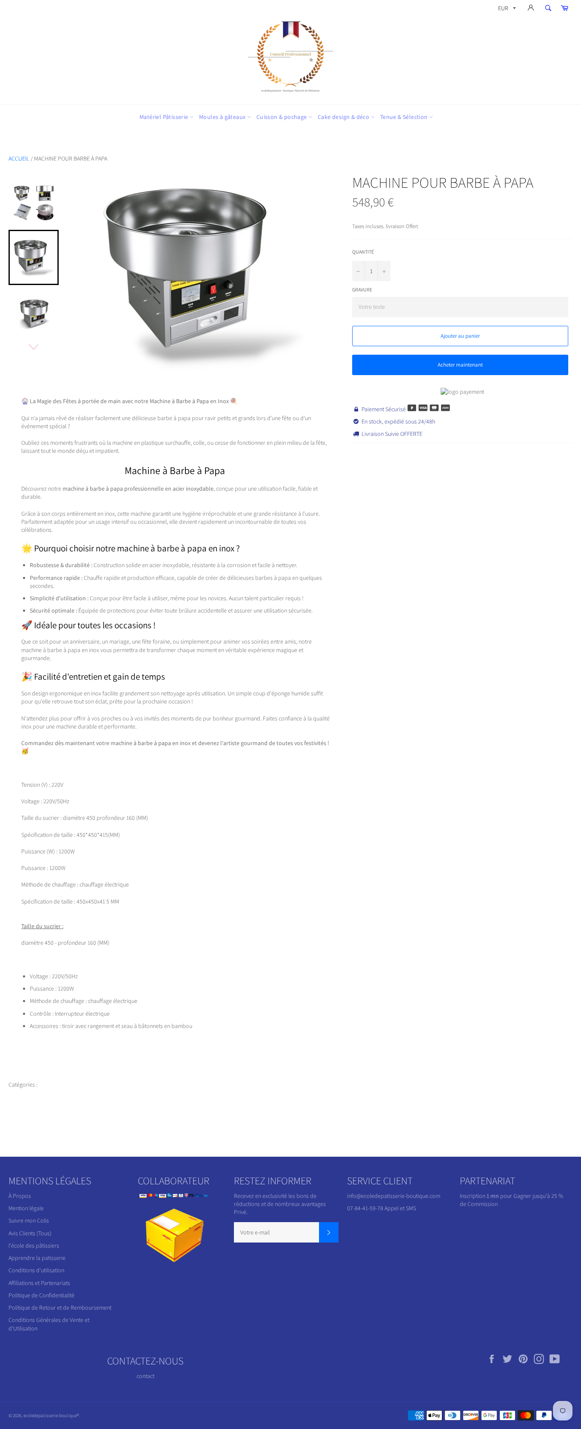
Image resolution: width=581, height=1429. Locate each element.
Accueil (19, 158)
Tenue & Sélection (404, 117)
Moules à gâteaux (223, 117)
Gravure (362, 289)
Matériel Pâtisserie (165, 117)
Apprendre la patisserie (37, 1258)
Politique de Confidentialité (41, 1295)
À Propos (20, 1196)
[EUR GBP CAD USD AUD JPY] (506, 9)
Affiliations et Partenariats (39, 1283)
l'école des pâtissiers (34, 1245)
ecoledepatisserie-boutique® (51, 1415)
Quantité (363, 252)
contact (145, 1376)
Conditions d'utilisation (36, 1270)
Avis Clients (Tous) (30, 1233)
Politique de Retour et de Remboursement (60, 1307)
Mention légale (26, 1208)
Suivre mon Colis (29, 1220)
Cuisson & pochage (282, 117)
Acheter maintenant (460, 364)
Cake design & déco (344, 117)
